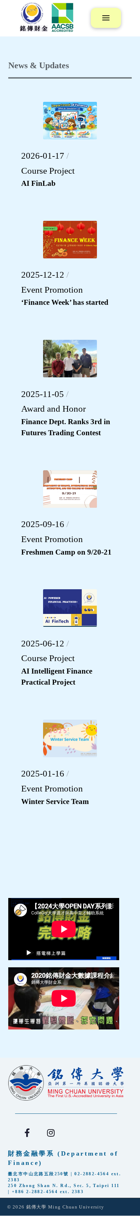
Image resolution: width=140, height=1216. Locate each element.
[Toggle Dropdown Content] (106, 18)
